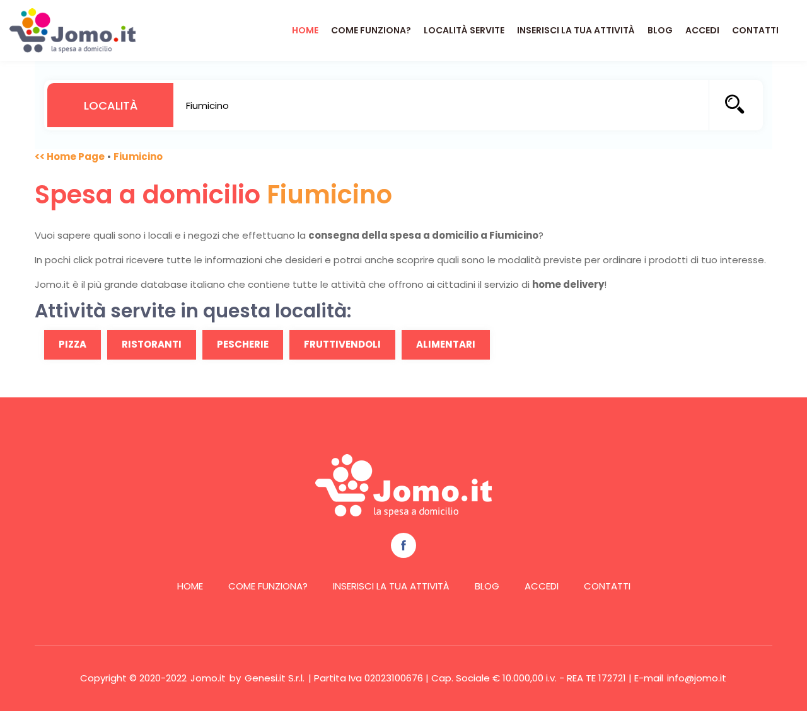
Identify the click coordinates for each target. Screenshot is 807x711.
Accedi (702, 30)
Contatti (755, 30)
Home (305, 30)
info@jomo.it (696, 678)
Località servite (464, 30)
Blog (660, 30)
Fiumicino (138, 156)
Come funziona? (371, 30)
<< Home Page (70, 156)
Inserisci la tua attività (576, 30)
